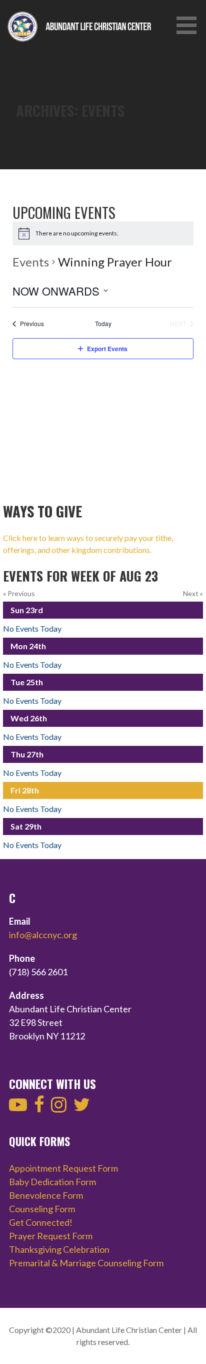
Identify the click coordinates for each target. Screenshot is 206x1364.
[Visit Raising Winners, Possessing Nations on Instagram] (58, 1107)
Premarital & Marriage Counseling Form (86, 1262)
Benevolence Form (46, 1195)
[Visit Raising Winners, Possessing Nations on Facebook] (39, 1107)
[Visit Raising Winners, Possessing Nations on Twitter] (82, 1107)
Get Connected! (40, 1222)
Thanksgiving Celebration (59, 1249)
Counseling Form (42, 1208)
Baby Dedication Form (52, 1181)
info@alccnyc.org (43, 934)
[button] (190, 25)
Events (30, 261)
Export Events (107, 348)
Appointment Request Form (63, 1168)
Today (103, 324)
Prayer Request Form (50, 1235)
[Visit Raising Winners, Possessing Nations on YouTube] (18, 1107)
